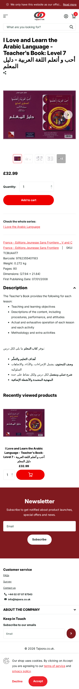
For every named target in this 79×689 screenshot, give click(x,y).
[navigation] (17, 158)
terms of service (54, 666)
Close (39, 609)
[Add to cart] (30, 475)
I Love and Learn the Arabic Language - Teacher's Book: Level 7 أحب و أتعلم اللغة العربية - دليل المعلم (24, 455)
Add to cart (28, 200)
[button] (68, 115)
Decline (17, 681)
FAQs (6, 575)
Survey (7, 581)
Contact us (9, 587)
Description (15, 287)
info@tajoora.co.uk (19, 599)
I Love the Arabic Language (21, 226)
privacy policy (21, 671)
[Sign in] (66, 16)
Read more (70, 4)
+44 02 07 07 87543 (20, 594)
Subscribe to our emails (19, 625)
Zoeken (71, 26)
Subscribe (39, 539)
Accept (38, 681)
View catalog (5, 16)
